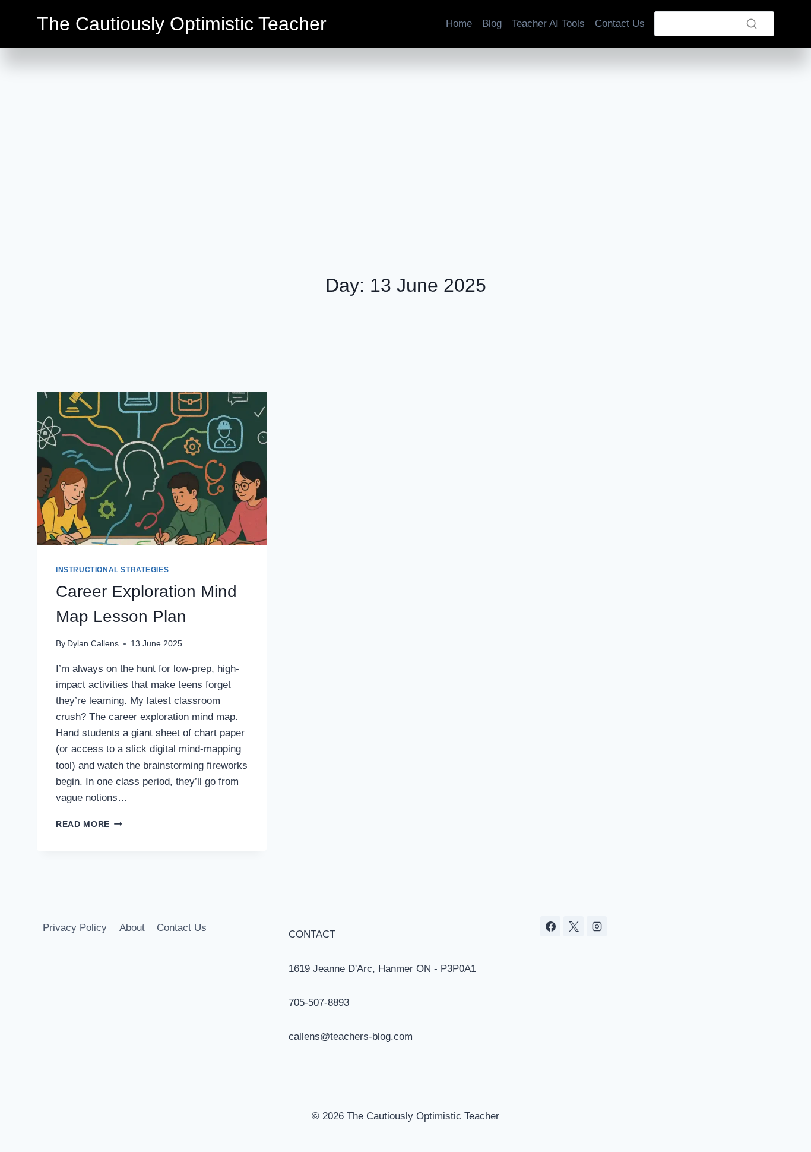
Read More (89, 824)
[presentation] (152, 468)
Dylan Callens (93, 643)
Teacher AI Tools (548, 23)
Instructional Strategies (112, 570)
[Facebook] (550, 926)
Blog (492, 23)
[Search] (751, 24)
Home (459, 23)
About (132, 927)
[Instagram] (597, 926)
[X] (573, 926)
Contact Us (620, 23)
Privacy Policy (75, 927)
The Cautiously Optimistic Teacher (182, 23)
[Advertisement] (405, 136)
